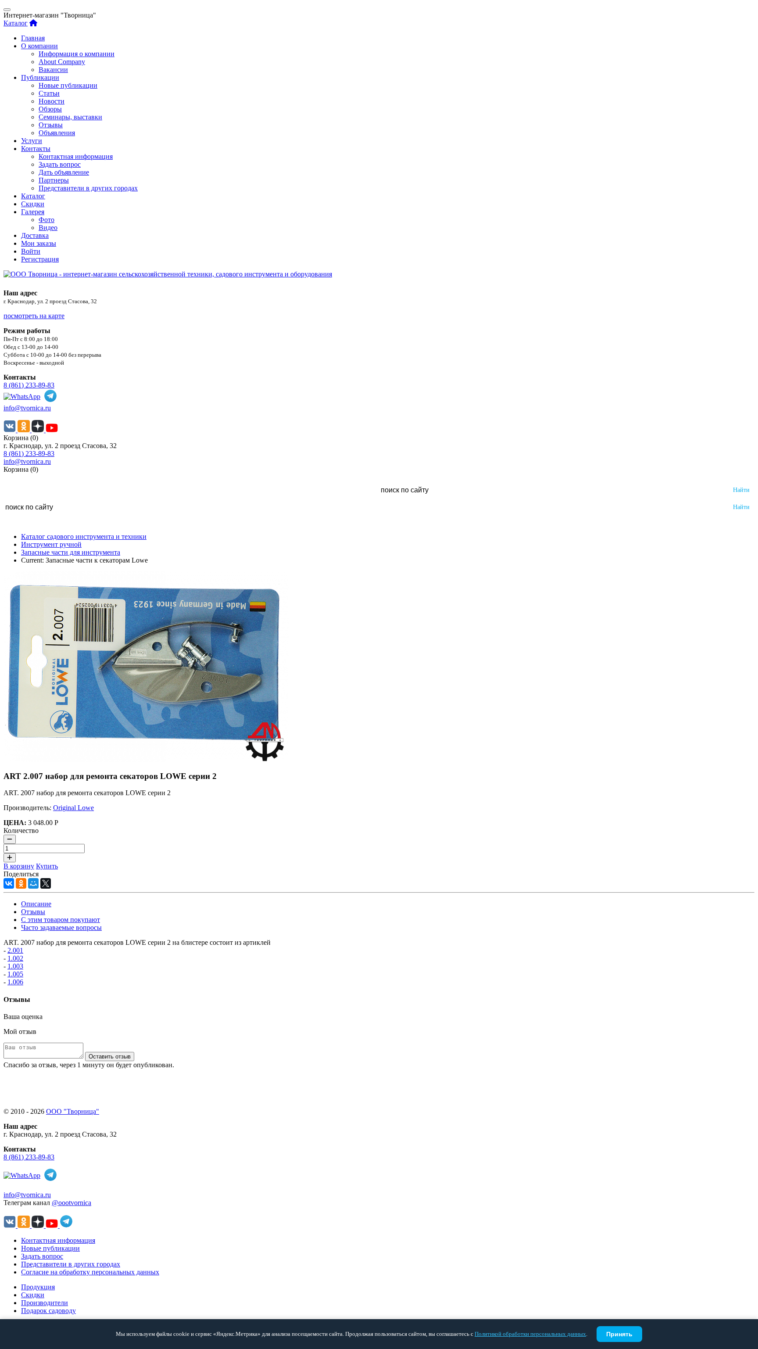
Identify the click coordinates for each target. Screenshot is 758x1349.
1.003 (15, 966)
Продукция (38, 1287)
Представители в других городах (88, 188)
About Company (62, 61)
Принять (619, 1334)
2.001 (15, 950)
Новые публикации (68, 85)
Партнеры (54, 180)
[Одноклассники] (21, 883)
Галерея (32, 211)
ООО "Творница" (72, 1111)
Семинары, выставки (70, 117)
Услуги (31, 140)
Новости (51, 101)
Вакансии (53, 69)
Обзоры (50, 109)
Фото (46, 219)
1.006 (15, 982)
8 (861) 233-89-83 (29, 385)
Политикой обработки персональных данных (530, 1334)
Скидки (32, 204)
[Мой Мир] (33, 883)
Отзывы (51, 125)
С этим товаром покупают (60, 919)
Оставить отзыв (110, 1056)
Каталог (16, 23)
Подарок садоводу (48, 1310)
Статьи (49, 93)
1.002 (15, 958)
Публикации (40, 77)
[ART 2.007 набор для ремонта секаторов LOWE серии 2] (146, 759)
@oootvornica (71, 1202)
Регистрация (40, 259)
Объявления (57, 132)
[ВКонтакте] (9, 883)
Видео (48, 227)
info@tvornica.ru (27, 408)
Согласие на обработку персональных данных (90, 1272)
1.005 (15, 974)
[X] (45, 883)
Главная (33, 38)
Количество (21, 830)
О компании (39, 46)
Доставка (35, 235)
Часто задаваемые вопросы (61, 927)
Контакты (35, 148)
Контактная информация (76, 156)
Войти (30, 251)
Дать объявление (64, 172)
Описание (36, 904)
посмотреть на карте (34, 315)
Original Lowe (73, 807)
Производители (44, 1302)
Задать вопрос (60, 164)
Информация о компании (76, 53)
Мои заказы (38, 243)
